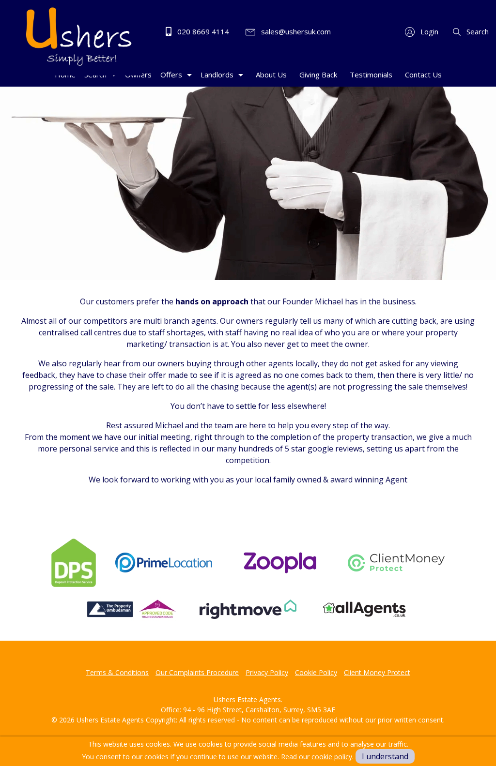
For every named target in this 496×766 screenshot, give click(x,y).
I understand (385, 756)
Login (428, 31)
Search (477, 31)
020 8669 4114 (202, 31)
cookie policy (331, 756)
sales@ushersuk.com (295, 31)
